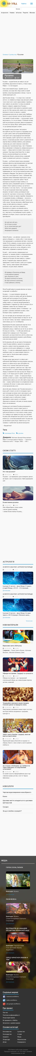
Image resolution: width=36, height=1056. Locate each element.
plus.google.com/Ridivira (13, 1004)
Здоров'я (5, 1037)
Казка (5, 796)
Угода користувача (9, 1018)
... (17, 652)
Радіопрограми (19, 945)
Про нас (5, 1012)
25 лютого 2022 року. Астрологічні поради (18, 567)
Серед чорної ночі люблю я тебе (17, 959)
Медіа (19, 1037)
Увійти (23, 4)
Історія (19, 1034)
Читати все (29, 621)
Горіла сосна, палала (14, 867)
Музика (16, 891)
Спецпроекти (21, 1042)
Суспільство (21, 1031)
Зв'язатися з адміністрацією (11, 1023)
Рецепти (25, 12)
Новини (12, 12)
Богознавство (7, 1031)
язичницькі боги (10, 433)
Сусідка (5, 807)
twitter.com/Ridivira (11, 1000)
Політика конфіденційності (11, 1015)
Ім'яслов (18, 12)
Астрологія (4, 12)
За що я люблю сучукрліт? (12, 811)
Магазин (32, 12)
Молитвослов (21, 1039)
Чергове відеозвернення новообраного (17, 792)
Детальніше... (10, 894)
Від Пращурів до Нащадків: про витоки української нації (17, 929)
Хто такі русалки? (9, 472)
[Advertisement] (18, 32)
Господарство (7, 1034)
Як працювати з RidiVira (10, 1020)
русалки (20, 433)
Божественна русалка (10, 502)
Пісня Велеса (11, 899)
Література (6, 1039)
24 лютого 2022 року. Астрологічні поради (18, 594)
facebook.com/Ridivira (12, 996)
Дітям (4, 1042)
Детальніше (6, 590)
